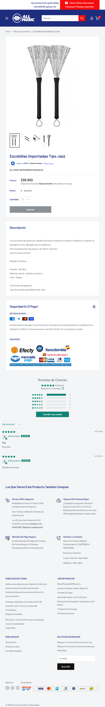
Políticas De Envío (65, 613)
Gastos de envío (46, 183)
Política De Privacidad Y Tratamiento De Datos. (76, 603)
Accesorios (10, 642)
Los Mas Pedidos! (13, 651)
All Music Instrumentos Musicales (26, 170)
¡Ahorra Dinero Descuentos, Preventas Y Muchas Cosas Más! (79, 5)
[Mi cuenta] (91, 18)
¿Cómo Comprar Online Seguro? (72, 588)
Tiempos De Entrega (67, 609)
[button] (37, 395)
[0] (97, 18)
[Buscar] (81, 18)
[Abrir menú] (6, 18)
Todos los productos (21, 31)
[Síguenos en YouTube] (18, 688)
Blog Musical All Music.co (69, 584)
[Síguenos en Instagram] (12, 688)
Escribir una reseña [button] (52, 414)
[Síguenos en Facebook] (7, 688)
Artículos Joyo (12, 646)
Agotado (30, 209)
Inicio (7, 31)
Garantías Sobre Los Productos (72, 597)
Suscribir (65, 666)
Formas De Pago (65, 592)
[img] (8, 431)
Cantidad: (14, 199)
